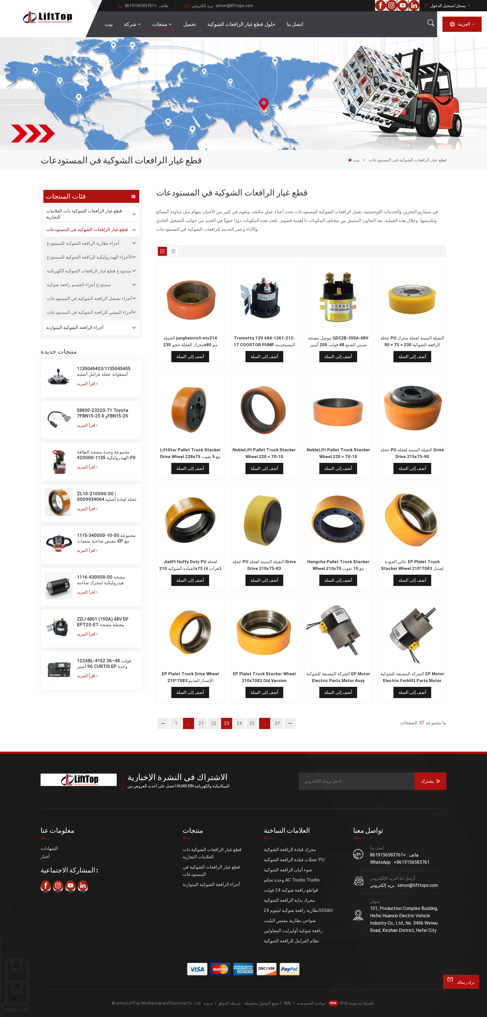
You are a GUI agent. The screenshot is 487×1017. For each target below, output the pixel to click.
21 (201, 723)
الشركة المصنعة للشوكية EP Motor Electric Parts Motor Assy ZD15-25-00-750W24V (338, 677)
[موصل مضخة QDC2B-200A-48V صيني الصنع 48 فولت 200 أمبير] (338, 297)
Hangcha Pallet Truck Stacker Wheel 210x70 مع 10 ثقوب (338, 565)
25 (251, 723)
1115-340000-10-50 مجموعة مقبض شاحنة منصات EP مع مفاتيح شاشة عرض (106, 538)
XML (287, 1003)
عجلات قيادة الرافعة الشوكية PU (294, 859)
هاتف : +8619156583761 (146, 5)
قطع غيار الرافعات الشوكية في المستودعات (87, 229)
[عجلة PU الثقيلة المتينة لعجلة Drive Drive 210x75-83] (264, 521)
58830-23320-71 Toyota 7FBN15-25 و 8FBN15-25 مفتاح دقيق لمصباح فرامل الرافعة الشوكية (102, 413)
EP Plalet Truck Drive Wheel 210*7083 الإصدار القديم (190, 677)
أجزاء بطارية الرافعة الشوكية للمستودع (83, 243)
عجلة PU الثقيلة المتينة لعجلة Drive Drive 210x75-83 (264, 565)
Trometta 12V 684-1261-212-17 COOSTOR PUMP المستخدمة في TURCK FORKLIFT (264, 342)
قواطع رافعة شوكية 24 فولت (291, 890)
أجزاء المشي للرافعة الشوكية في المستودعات (89, 312)
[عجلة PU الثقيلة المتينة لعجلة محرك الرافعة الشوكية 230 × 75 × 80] (412, 297)
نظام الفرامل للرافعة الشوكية (291, 940)
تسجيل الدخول (442, 5)
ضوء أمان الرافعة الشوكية (288, 869)
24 (239, 723)
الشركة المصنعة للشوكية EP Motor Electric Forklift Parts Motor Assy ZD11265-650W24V (412, 677)
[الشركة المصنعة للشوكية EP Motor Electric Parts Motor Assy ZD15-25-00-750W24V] (338, 632)
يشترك (427, 781)
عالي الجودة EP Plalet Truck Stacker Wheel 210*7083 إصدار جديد (412, 565)
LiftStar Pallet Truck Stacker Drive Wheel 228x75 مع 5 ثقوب (190, 453)
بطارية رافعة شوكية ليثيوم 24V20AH (298, 910)
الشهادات (49, 848)
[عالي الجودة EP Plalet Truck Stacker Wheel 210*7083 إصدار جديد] (412, 521)
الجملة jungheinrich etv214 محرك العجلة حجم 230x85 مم (190, 341)
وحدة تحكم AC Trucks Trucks (292, 880)
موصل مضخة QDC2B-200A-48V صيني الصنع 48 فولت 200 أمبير (338, 341)
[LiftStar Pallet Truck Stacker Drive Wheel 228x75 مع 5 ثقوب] (190, 409)
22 (213, 723)
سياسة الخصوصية (311, 1003)
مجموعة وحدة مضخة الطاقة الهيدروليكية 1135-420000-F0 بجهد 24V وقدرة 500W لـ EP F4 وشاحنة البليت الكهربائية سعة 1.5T (107, 455)
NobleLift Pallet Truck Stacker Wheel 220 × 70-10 (264, 453)
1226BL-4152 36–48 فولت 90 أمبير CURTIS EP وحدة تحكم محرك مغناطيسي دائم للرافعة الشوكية (104, 663)
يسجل (461, 5)
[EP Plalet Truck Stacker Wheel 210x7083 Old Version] (264, 632)
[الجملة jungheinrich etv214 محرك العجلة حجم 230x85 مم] (190, 297)
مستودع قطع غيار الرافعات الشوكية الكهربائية (89, 271)
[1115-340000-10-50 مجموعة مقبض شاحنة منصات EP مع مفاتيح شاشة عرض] (59, 545)
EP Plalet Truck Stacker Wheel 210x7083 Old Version (264, 677)
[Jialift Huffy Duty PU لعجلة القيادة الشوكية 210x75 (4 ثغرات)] (190, 521)
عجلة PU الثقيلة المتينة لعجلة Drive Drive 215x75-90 (412, 453)
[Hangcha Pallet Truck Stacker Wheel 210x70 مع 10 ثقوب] (338, 521)
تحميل (189, 24)
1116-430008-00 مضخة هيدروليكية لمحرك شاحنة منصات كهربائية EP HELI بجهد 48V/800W (104, 580)
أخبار (45, 856)
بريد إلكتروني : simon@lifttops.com (222, 5)
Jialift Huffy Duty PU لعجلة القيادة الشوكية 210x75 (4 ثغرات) (190, 565)
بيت (109, 24)
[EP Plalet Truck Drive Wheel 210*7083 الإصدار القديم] (190, 632)
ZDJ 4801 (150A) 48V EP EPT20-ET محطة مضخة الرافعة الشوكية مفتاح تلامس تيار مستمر (104, 622)
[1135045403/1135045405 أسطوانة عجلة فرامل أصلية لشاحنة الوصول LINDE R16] (59, 378)
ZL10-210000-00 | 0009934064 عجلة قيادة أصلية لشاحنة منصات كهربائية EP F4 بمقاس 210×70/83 (107, 496)
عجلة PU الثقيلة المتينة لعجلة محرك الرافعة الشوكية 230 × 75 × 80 (412, 341)
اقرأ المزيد (86, 383)
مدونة (208, 1003)
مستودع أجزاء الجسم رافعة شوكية (79, 284)
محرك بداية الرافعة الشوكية (289, 900)
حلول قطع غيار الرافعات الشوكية (241, 24)
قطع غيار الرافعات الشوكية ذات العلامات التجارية (84, 214)
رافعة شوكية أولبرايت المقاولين (293, 930)
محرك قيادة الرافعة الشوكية (290, 849)
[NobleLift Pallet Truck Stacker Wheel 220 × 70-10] (264, 409)
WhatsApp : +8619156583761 (400, 862)
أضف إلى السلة (190, 356)
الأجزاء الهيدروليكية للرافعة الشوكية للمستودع (89, 257)
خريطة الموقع (229, 1003)
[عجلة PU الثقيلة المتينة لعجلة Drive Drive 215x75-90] (412, 409)
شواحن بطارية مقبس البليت (290, 920)
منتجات (159, 24)
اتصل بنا (295, 24)
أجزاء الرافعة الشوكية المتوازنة (74, 327)
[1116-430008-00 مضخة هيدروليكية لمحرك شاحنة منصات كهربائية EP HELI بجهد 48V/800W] (59, 587)
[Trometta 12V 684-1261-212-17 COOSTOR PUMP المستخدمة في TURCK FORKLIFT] (264, 297)
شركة (130, 24)
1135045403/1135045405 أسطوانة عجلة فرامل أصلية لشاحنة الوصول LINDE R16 (103, 371)
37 (277, 723)
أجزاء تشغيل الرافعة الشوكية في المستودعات (89, 298)
